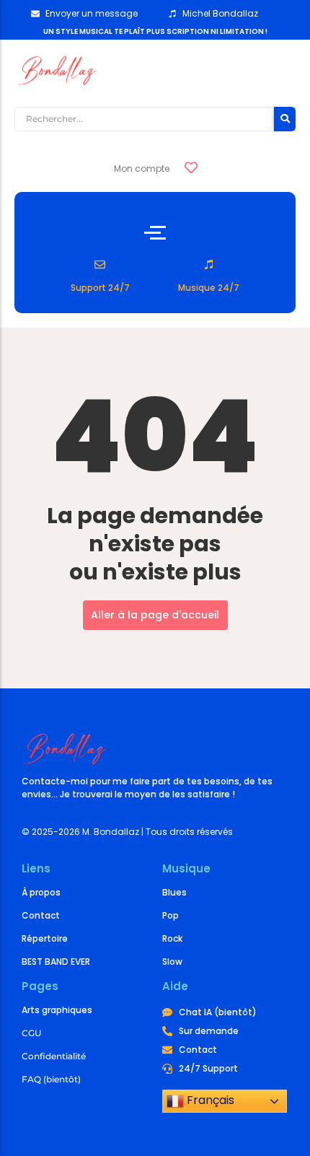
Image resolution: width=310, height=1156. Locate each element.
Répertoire (45, 938)
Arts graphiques (57, 1010)
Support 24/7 (100, 287)
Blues (174, 892)
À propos (41, 892)
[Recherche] (285, 119)
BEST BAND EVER (56, 961)
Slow (172, 961)
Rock (172, 938)
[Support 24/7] (99, 265)
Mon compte (141, 168)
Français (209, 1100)
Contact (41, 915)
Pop (170, 915)
